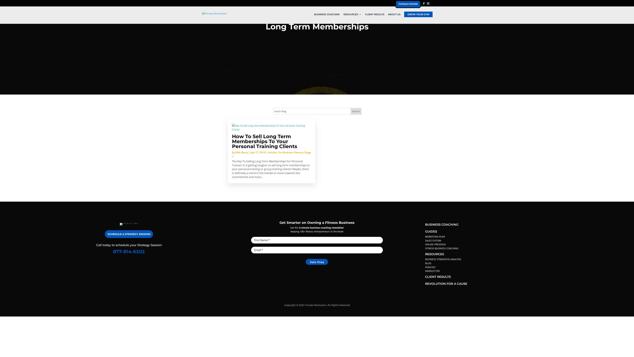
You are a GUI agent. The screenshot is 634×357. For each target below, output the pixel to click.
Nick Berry (241, 152)
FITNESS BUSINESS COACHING (441, 248)
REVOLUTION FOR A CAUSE (446, 284)
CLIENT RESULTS (374, 14)
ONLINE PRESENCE (435, 244)
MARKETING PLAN (435, 236)
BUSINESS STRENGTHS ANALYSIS (443, 259)
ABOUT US (394, 14)
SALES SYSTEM (433, 240)
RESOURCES (350, 14)
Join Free (317, 262)
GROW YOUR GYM (418, 14)
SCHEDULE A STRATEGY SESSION (128, 234)
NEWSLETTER (432, 271)
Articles (272, 152)
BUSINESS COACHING (327, 14)
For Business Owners (290, 152)
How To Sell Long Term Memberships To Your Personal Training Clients (264, 141)
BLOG (428, 263)
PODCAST (430, 267)
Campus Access (408, 3)
